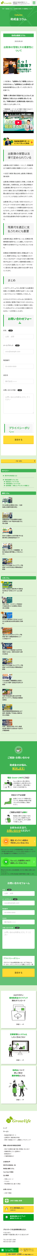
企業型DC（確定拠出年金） (12, 1137)
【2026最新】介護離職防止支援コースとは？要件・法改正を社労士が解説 (12, 682)
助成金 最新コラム (8, 1168)
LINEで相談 (7, 1193)
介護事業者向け (9, 1156)
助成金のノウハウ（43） (12, 482)
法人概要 (6, 1175)
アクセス (6, 1181)
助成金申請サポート (10, 1135)
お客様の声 (6, 1162)
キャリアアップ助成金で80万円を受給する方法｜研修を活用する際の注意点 (12, 652)
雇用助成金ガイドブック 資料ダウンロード (17, 1217)
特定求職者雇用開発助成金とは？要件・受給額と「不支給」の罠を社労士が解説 (12, 713)
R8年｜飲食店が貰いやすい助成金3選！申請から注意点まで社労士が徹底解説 (12, 728)
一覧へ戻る (18, 461)
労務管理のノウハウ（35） (13, 484)
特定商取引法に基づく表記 (12, 1184)
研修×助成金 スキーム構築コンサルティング (17, 1140)
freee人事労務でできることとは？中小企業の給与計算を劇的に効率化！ (12, 621)
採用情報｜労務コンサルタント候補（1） (17, 486)
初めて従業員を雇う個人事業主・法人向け (17, 1149)
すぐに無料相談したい (17, 1209)
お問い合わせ (7, 1189)
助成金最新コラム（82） (11, 480)
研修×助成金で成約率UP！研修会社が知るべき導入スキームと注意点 (12, 591)
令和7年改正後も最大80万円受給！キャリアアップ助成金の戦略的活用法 (12, 698)
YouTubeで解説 (8, 1172)
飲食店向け (7, 1154)
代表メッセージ (8, 1179)
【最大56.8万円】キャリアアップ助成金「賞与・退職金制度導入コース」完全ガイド (12, 637)
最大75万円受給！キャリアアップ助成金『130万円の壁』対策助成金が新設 (12, 667)
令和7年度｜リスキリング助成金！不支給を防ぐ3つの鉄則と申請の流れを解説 (12, 606)
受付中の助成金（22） (11, 476)
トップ (5, 1128)
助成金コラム (9, 9)
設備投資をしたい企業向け (12, 1151)
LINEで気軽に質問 (16, 1201)
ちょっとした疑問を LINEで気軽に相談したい (10, 1249)
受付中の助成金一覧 (9, 1165)
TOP (3, 9)
